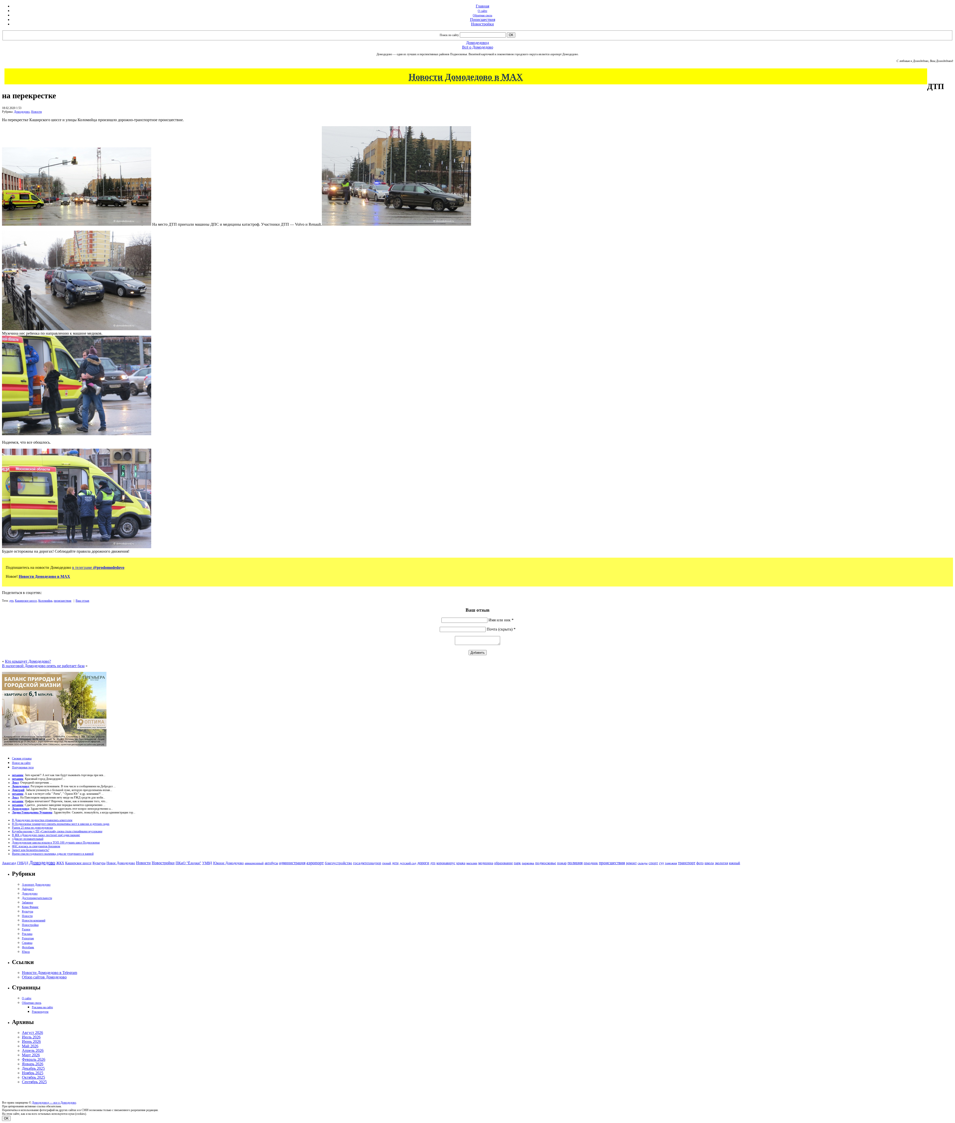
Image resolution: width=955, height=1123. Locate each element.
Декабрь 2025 (33, 1068)
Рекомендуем (40, 1012)
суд (661, 863)
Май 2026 (30, 1046)
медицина (485, 863)
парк (517, 863)
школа (709, 863)
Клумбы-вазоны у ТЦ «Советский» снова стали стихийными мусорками (57, 831)
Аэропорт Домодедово (36, 884)
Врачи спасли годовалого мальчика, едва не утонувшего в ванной (53, 854)
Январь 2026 (32, 1064)
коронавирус (445, 863)
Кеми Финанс (30, 907)
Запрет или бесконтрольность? (30, 850)
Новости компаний (33, 920)
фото (700, 863)
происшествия (62, 600)
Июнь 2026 (31, 1041)
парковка (528, 863)
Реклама (27, 934)
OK (6, 1118)
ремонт (631, 863)
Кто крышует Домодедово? (28, 661)
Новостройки (482, 24)
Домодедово (22, 111)
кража (460, 863)
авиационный (254, 863)
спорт (653, 863)
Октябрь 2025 (33, 1077)
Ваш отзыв (82, 600)
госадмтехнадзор (367, 863)
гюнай (386, 863)
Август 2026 (32, 1032)
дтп (11, 600)
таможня (671, 863)
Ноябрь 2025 (32, 1073)
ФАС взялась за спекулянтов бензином (36, 846)
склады (643, 863)
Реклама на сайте (42, 1007)
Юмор (26, 952)
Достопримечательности (37, 898)
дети (395, 863)
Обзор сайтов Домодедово (44, 977)
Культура (99, 863)
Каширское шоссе (26, 600)
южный (734, 863)
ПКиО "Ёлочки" (188, 863)
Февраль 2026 (33, 1059)
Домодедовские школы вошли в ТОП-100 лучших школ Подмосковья (56, 842)
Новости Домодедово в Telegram (49, 972)
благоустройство (338, 863)
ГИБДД (22, 863)
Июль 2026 (31, 1037)
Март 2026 (31, 1055)
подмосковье (545, 863)
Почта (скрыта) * (501, 629)
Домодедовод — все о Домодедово (54, 1102)
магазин (471, 863)
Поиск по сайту (449, 35)
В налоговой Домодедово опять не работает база (43, 666)
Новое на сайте (21, 763)
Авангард (9, 863)
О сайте (482, 11)
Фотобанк (28, 947)
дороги (423, 863)
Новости (36, 111)
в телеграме (98, 567)
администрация (292, 863)
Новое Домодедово (120, 863)
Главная (482, 6)
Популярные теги (23, 767)
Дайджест (28, 889)
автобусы (271, 863)
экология (721, 863)
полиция (575, 862)
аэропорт (315, 862)
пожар (562, 863)
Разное (26, 929)
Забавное (27, 902)
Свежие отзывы (22, 758)
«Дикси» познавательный (27, 839)
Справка (27, 943)
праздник (591, 863)
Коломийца (45, 600)
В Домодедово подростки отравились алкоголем (42, 820)
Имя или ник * (501, 620)
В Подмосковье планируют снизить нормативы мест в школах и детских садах (60, 824)
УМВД (207, 863)
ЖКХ (60, 863)
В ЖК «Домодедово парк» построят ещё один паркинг (46, 835)
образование (503, 863)
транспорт (686, 863)
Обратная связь (482, 15)
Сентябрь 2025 (34, 1082)
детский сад (408, 863)
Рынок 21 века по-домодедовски (32, 827)
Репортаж (28, 938)
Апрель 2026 (33, 1050)
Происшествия (482, 19)
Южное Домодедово (228, 863)
